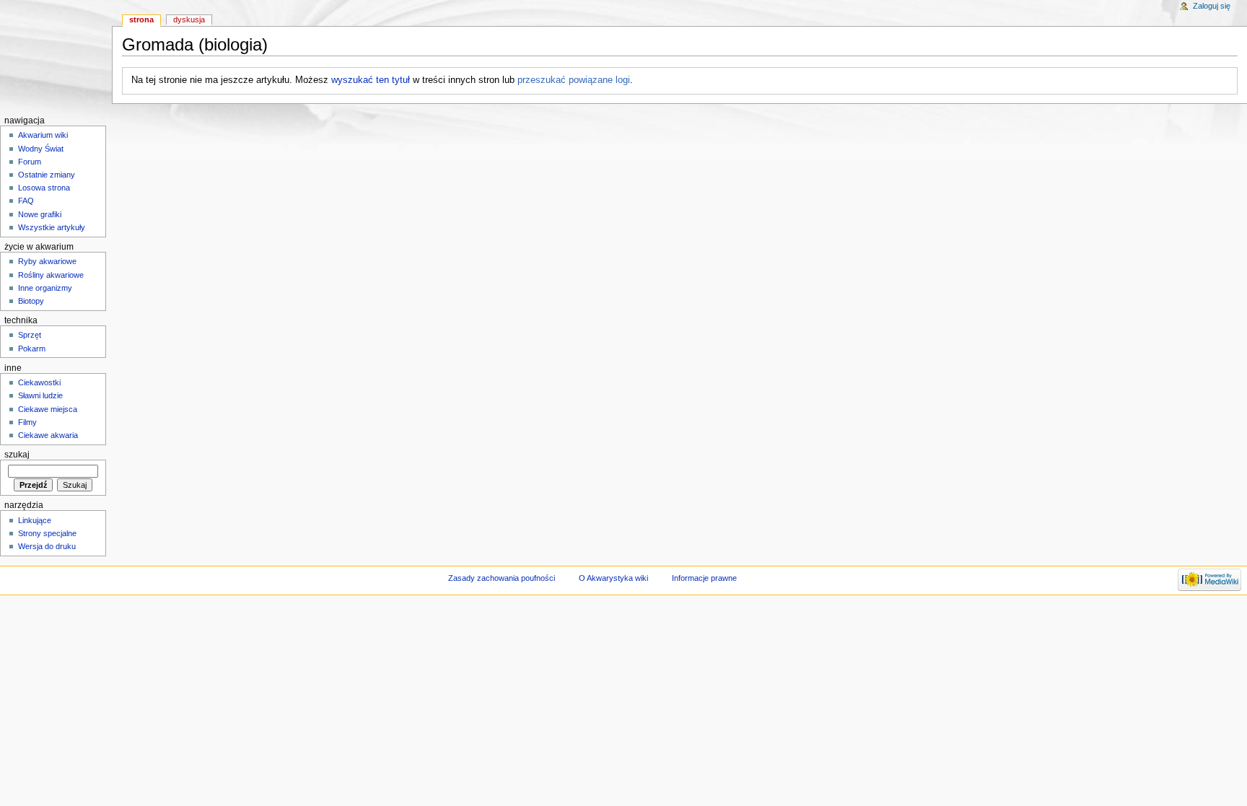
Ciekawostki (39, 382)
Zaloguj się (1211, 5)
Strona (141, 19)
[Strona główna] (56, 56)
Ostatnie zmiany (46, 174)
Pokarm (31, 348)
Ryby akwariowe (47, 261)
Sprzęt (29, 334)
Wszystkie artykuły (51, 227)
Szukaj (17, 454)
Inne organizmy (45, 288)
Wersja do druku (47, 546)
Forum (29, 161)
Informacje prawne (704, 578)
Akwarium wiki (43, 135)
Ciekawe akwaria (48, 435)
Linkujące (34, 520)
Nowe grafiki (39, 214)
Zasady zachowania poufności (501, 578)
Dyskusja (189, 19)
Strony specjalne (47, 533)
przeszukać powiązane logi (573, 80)
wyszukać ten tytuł (370, 80)
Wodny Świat (41, 148)
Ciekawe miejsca (47, 409)
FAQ (26, 200)
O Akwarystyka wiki (613, 578)
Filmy (27, 422)
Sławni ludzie (40, 395)
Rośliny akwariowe (51, 275)
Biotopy (31, 301)
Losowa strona (44, 187)
